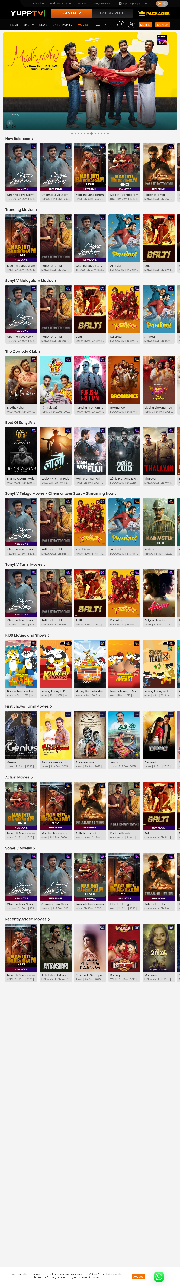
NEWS (43, 25)
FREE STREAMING (112, 13)
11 (104, 133)
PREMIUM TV (72, 13)
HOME (14, 25)
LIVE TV (29, 25)
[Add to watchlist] (10, 123)
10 (100, 133)
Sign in (145, 25)
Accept (138, 1276)
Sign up (162, 25)
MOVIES (83, 25)
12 (108, 133)
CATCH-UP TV (62, 25)
